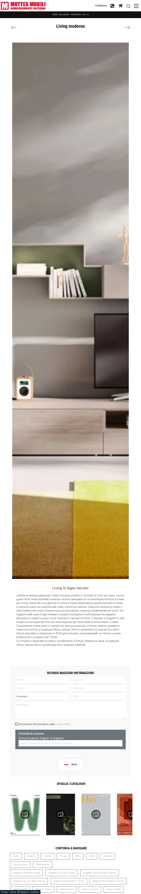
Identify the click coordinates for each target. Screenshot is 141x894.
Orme (92, 856)
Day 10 (86, 14)
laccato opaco (20, 864)
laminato (107, 856)
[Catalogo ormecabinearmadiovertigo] (60, 814)
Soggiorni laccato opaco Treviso (29, 881)
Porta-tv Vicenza (90, 889)
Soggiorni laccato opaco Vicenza (99, 872)
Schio (78, 856)
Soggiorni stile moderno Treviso (68, 881)
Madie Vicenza (20, 889)
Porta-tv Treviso (43, 889)
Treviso (63, 856)
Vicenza (47, 856)
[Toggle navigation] (136, 5)
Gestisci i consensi (30, 892)
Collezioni (101, 5)
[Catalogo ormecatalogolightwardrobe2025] (25, 814)
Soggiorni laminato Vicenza (26, 872)
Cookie (13, 892)
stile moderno (42, 864)
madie (16, 856)
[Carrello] (121, 6)
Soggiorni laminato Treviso (61, 872)
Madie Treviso (66, 889)
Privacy (4, 892)
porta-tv (31, 856)
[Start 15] (20, 27)
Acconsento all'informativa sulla (44, 724)
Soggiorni (76, 14)
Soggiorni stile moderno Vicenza (108, 881)
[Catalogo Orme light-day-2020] (96, 814)
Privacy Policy (62, 724)
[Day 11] (121, 27)
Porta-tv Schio (113, 889)
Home (55, 14)
